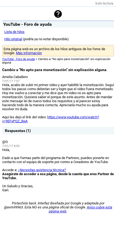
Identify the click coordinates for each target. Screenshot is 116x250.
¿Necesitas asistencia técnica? (42, 170)
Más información (29, 53)
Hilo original (13, 39)
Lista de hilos (14, 32)
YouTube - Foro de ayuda (18, 59)
